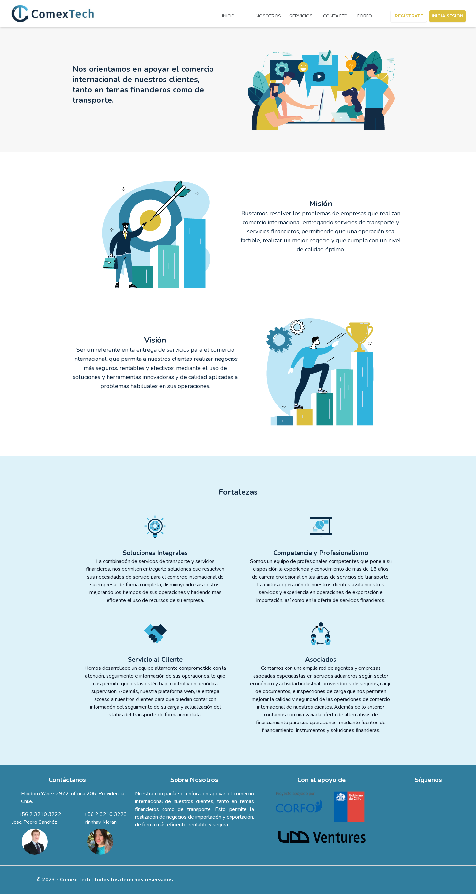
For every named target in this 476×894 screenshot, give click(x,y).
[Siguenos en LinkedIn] (428, 794)
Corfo (364, 16)
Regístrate (409, 16)
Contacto (335, 16)
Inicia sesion (447, 16)
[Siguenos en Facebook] (419, 794)
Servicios (300, 16)
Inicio (228, 16)
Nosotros (268, 16)
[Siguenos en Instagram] (439, 794)
